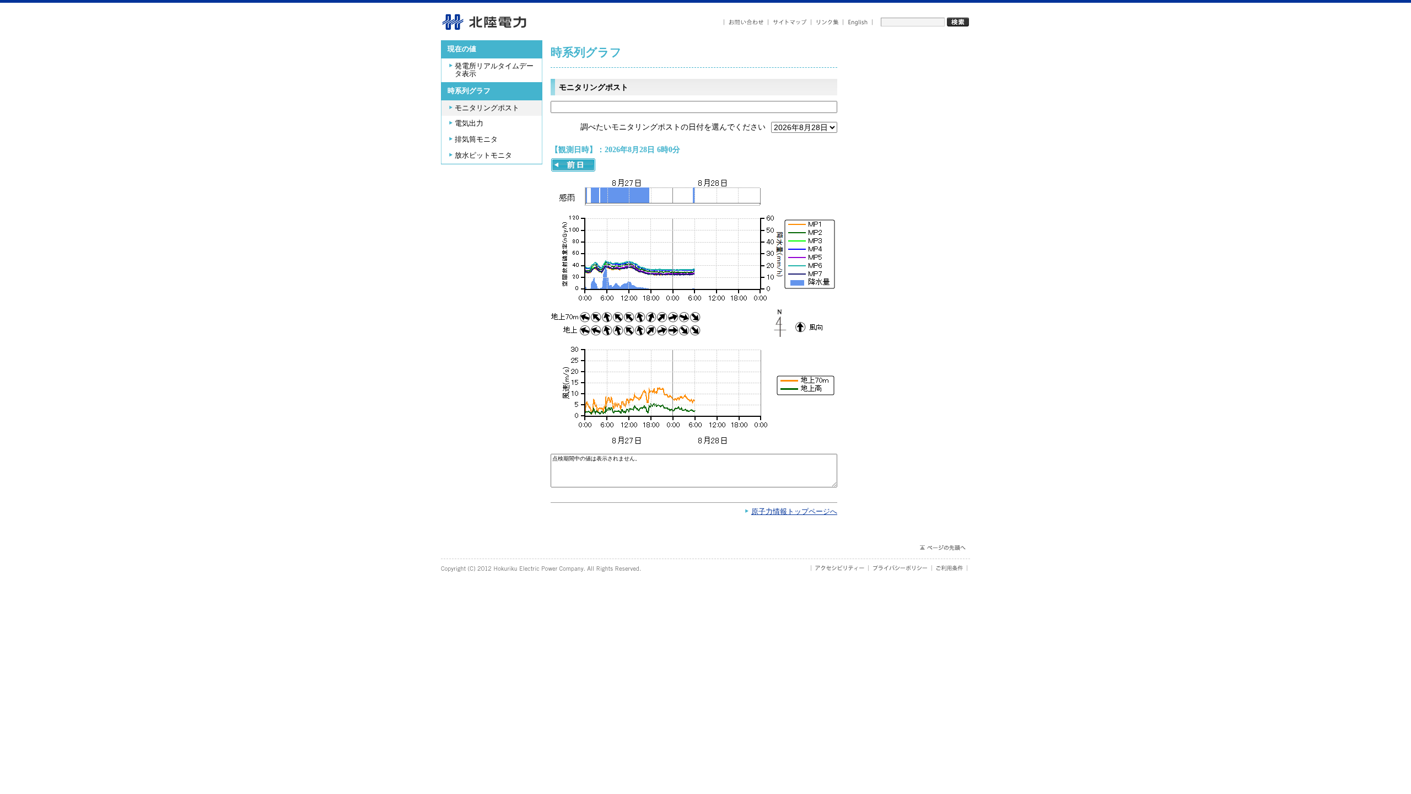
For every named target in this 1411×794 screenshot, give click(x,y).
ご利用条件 (949, 568)
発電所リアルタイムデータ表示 (494, 70)
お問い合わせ (746, 22)
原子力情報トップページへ (794, 512)
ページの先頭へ (942, 547)
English (858, 22)
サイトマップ (789, 22)
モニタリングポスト (487, 108)
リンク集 (827, 22)
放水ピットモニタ (483, 155)
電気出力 (469, 123)
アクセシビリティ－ (840, 568)
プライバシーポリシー (900, 568)
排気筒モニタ (476, 139)
